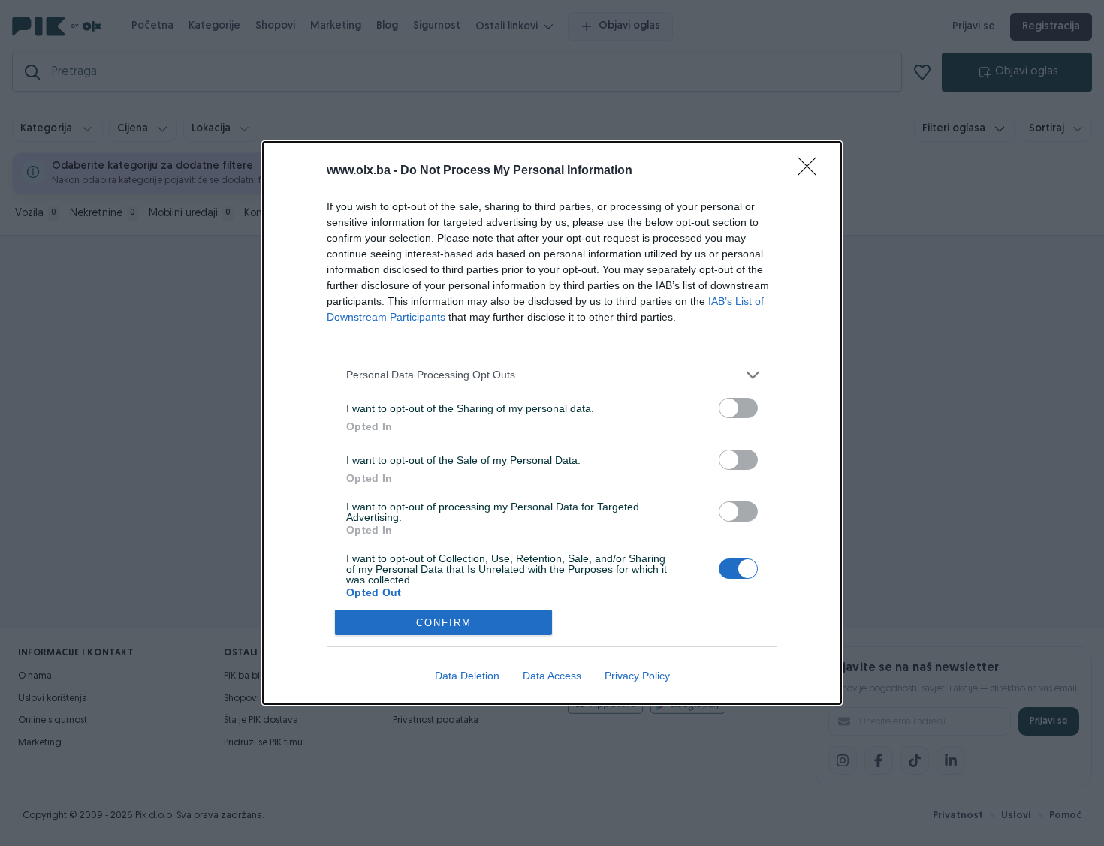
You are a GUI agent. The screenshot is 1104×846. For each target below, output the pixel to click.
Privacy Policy (637, 676)
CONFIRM (444, 622)
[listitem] (552, 375)
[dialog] (552, 423)
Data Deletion (467, 676)
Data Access (552, 676)
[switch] (738, 408)
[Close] (812, 171)
